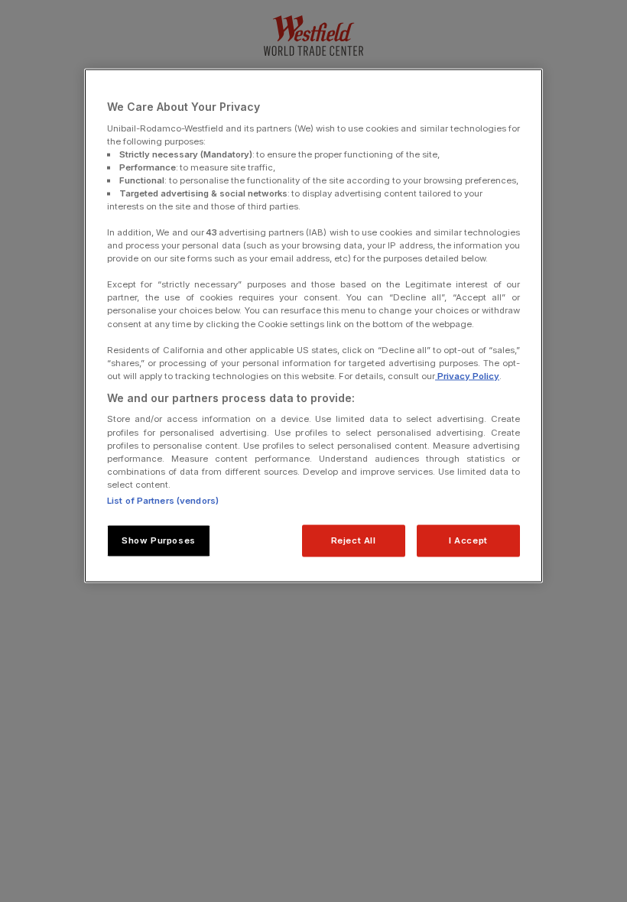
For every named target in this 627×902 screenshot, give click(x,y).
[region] (313, 326)
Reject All (353, 539)
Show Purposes (158, 539)
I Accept (468, 539)
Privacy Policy (467, 375)
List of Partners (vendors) (163, 500)
